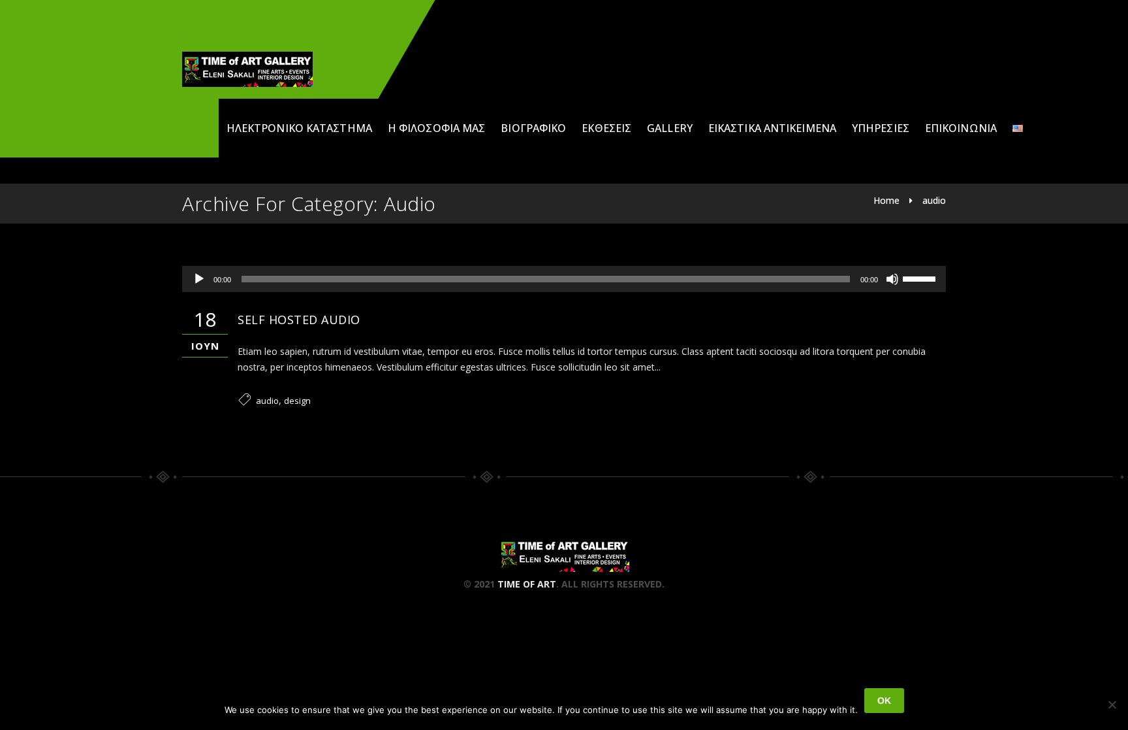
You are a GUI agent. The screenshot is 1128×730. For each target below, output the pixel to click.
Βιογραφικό (533, 128)
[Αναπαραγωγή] (199, 279)
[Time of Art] (247, 69)
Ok (884, 700)
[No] (1111, 704)
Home (886, 200)
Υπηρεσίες (880, 128)
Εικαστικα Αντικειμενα (772, 128)
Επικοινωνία (961, 128)
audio (934, 200)
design (297, 400)
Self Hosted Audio (299, 319)
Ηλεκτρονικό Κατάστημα (299, 128)
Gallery (670, 128)
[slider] (921, 278)
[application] (564, 279)
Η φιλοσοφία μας (437, 128)
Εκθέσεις (606, 128)
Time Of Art (526, 584)
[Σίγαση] (892, 279)
